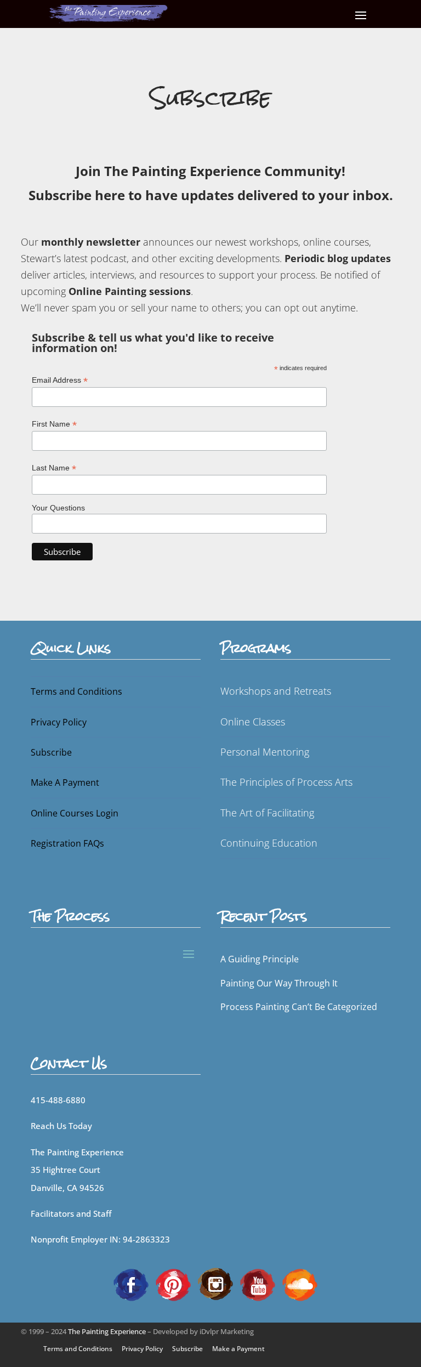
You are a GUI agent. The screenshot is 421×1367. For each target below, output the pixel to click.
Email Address (60, 380)
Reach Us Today (61, 1125)
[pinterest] (173, 1283)
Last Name (54, 468)
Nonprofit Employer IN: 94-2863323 (100, 1239)
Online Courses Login (74, 813)
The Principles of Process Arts (286, 782)
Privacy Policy (59, 722)
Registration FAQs (67, 843)
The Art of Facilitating (267, 812)
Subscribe (51, 752)
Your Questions (58, 507)
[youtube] (257, 1283)
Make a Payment (238, 1348)
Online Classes (252, 721)
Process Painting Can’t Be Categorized (298, 1007)
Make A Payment (65, 782)
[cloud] (300, 1283)
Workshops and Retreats (275, 690)
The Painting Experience (107, 1331)
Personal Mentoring (264, 751)
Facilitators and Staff (71, 1213)
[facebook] (131, 1283)
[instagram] (215, 1283)
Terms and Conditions (76, 691)
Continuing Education (268, 842)
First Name (54, 424)
